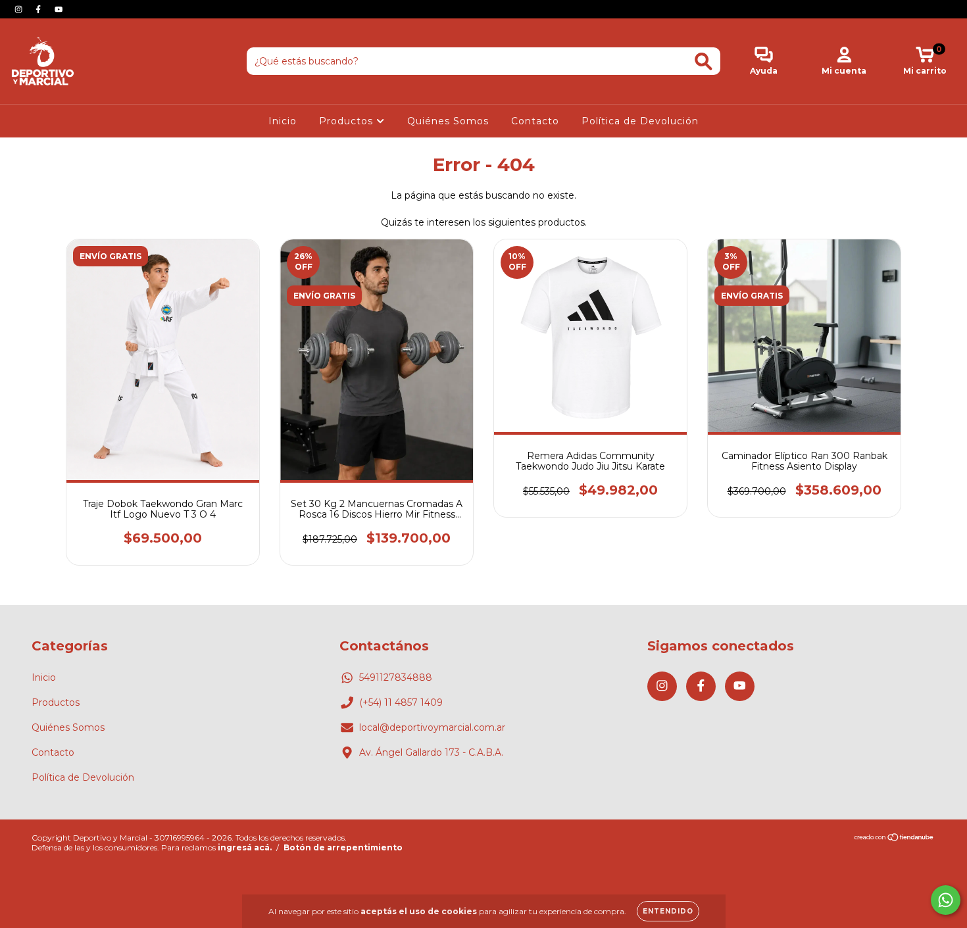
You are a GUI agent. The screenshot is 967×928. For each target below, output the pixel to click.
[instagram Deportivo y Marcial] (20, 9)
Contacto (535, 121)
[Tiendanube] (894, 839)
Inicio (282, 121)
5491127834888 (395, 677)
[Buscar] (703, 61)
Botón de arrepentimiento (343, 847)
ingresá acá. (245, 847)
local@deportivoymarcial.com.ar (432, 727)
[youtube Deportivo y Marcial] (58, 9)
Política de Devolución (640, 121)
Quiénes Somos (448, 121)
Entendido (668, 911)
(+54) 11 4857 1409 (401, 702)
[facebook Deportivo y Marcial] (39, 9)
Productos (347, 121)
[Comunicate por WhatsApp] (945, 900)
